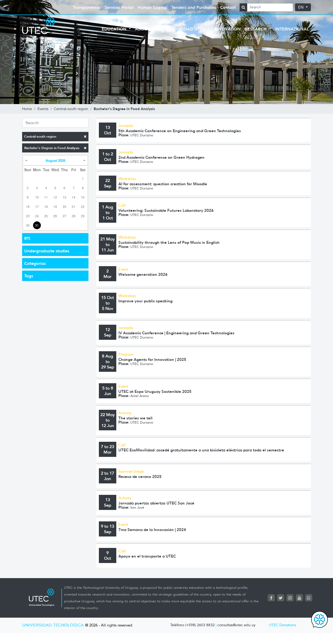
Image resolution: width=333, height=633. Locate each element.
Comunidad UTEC (186, 28)
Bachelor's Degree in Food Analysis (51, 148)
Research (256, 28)
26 (55, 216)
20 (64, 206)
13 (64, 197)
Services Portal (119, 7)
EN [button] (301, 7)
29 (83, 216)
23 (28, 216)
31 (37, 225)
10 (37, 197)
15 (83, 197)
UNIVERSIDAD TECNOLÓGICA (53, 625)
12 (55, 197)
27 (64, 216)
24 (37, 216)
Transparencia (86, 7)
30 (28, 225)
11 (46, 197)
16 (28, 206)
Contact (228, 7)
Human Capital (152, 7)
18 (46, 206)
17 (37, 206)
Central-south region (40, 136)
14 (73, 197)
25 (46, 216)
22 (83, 206)
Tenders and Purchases (193, 7)
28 (73, 216)
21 (73, 206)
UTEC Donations (282, 625)
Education (115, 28)
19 (55, 206)
